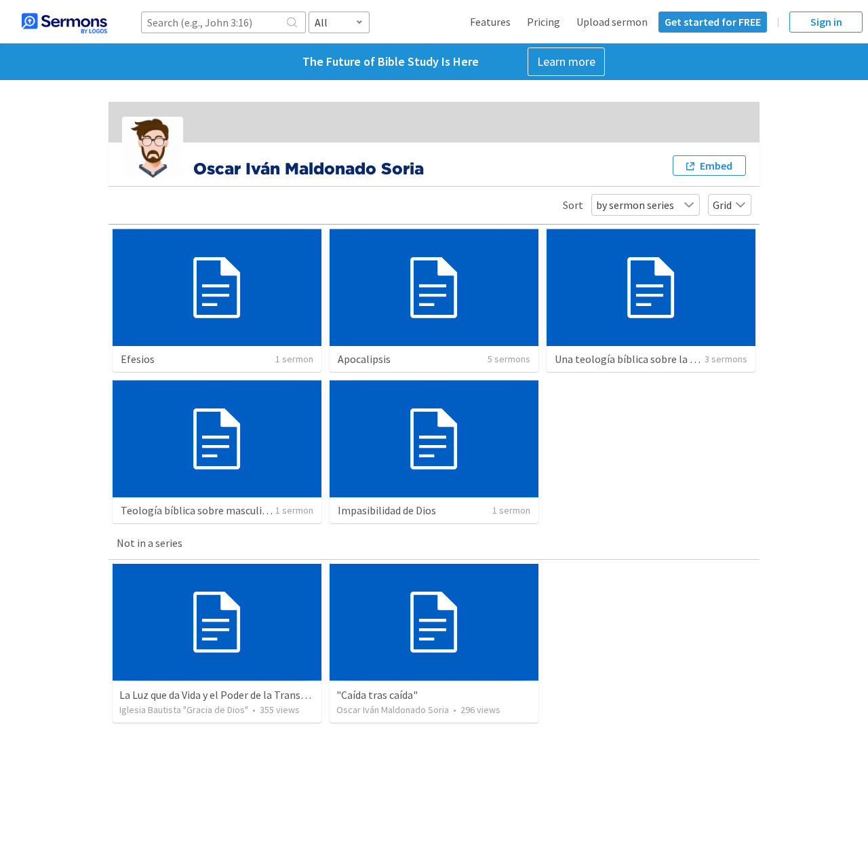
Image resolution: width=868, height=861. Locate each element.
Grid (722, 205)
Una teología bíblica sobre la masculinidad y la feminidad (686, 359)
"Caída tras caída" (377, 695)
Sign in (826, 21)
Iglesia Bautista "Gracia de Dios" (183, 710)
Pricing (543, 21)
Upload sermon (612, 21)
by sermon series (635, 205)
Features (490, 21)
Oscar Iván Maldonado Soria (392, 710)
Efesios (138, 359)
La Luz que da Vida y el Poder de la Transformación (234, 695)
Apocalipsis (364, 359)
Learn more (566, 61)
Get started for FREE (713, 21)
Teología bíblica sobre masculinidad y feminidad (231, 510)
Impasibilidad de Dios (387, 510)
